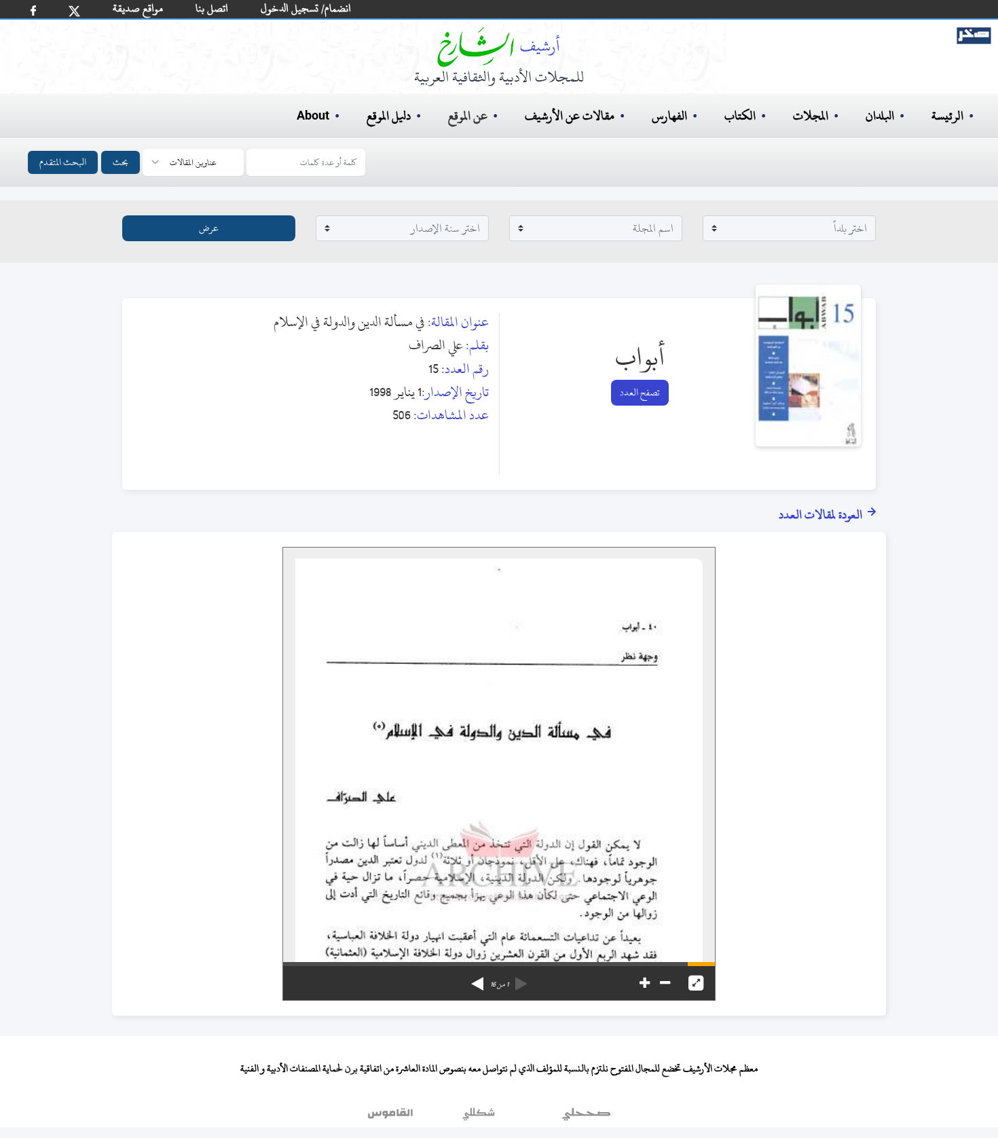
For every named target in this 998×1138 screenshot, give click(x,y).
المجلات (810, 116)
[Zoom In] (645, 983)
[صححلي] (586, 1117)
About (313, 116)
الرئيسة (947, 116)
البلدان (880, 116)
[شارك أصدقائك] (33, 10)
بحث (120, 162)
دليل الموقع (389, 116)
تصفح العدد (640, 392)
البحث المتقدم (62, 162)
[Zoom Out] (665, 983)
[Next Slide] (477, 979)
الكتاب (740, 116)
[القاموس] (391, 1117)
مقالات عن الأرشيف (569, 116)
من (499, 984)
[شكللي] (478, 1117)
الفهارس (669, 116)
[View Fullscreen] (696, 983)
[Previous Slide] (521, 979)
